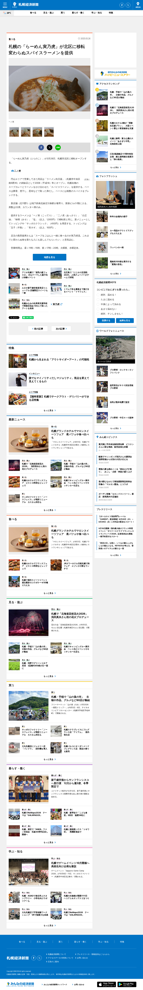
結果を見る (125, 320)
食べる (33, 12)
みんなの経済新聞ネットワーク (20, 984)
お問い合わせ (82, 958)
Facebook (122, 5)
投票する (106, 320)
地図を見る (49, 257)
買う (63, 12)
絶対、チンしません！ (112, 313)
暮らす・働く (78, 12)
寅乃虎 (56, 304)
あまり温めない (108, 309)
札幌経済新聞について (57, 954)
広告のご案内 (53, 961)
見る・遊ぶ (48, 12)
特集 (111, 12)
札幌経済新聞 (25, 5)
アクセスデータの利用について (60, 958)
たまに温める (107, 299)
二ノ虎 (17, 170)
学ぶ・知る (96, 12)
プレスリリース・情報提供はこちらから (93, 954)
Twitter (128, 5)
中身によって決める (111, 304)
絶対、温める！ (108, 294)
